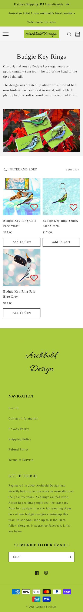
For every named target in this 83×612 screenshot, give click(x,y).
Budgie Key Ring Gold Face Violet (19, 223)
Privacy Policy (19, 429)
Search (14, 408)
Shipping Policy (20, 439)
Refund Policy (19, 449)
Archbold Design (46, 606)
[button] (5, 34)
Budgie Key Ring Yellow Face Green (60, 223)
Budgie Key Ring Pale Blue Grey (19, 294)
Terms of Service (21, 460)
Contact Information (23, 418)
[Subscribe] (69, 557)
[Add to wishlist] (34, 207)
